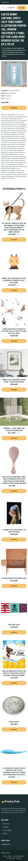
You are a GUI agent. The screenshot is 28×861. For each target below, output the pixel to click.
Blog (5, 833)
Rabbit (17, 90)
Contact (9, 856)
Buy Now (14, 108)
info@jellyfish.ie (5, 2)
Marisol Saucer (14, 722)
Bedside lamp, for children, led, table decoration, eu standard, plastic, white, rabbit (14, 280)
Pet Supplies (7, 830)
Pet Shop (22, 8)
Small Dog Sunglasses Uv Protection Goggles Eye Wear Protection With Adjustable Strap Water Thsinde (14, 673)
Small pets (12, 90)
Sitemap (18, 858)
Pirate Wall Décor (14, 625)
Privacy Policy (11, 858)
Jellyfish (6, 827)
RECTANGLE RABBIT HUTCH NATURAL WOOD (14, 578)
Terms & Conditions (19, 856)
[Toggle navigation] (3, 7)
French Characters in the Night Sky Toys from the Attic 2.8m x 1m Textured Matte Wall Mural (14, 331)
